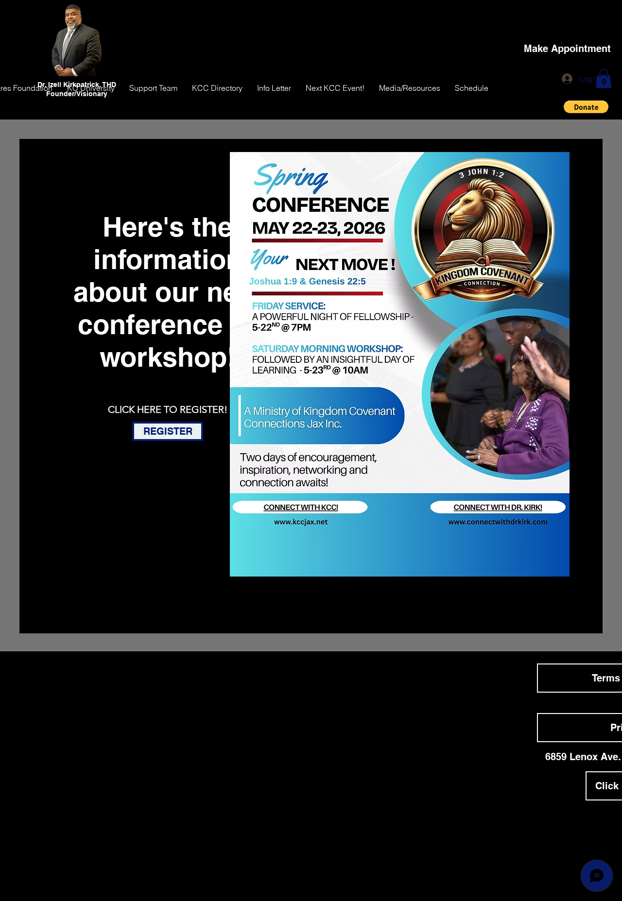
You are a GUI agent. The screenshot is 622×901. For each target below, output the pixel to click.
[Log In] (567, 78)
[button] (603, 78)
